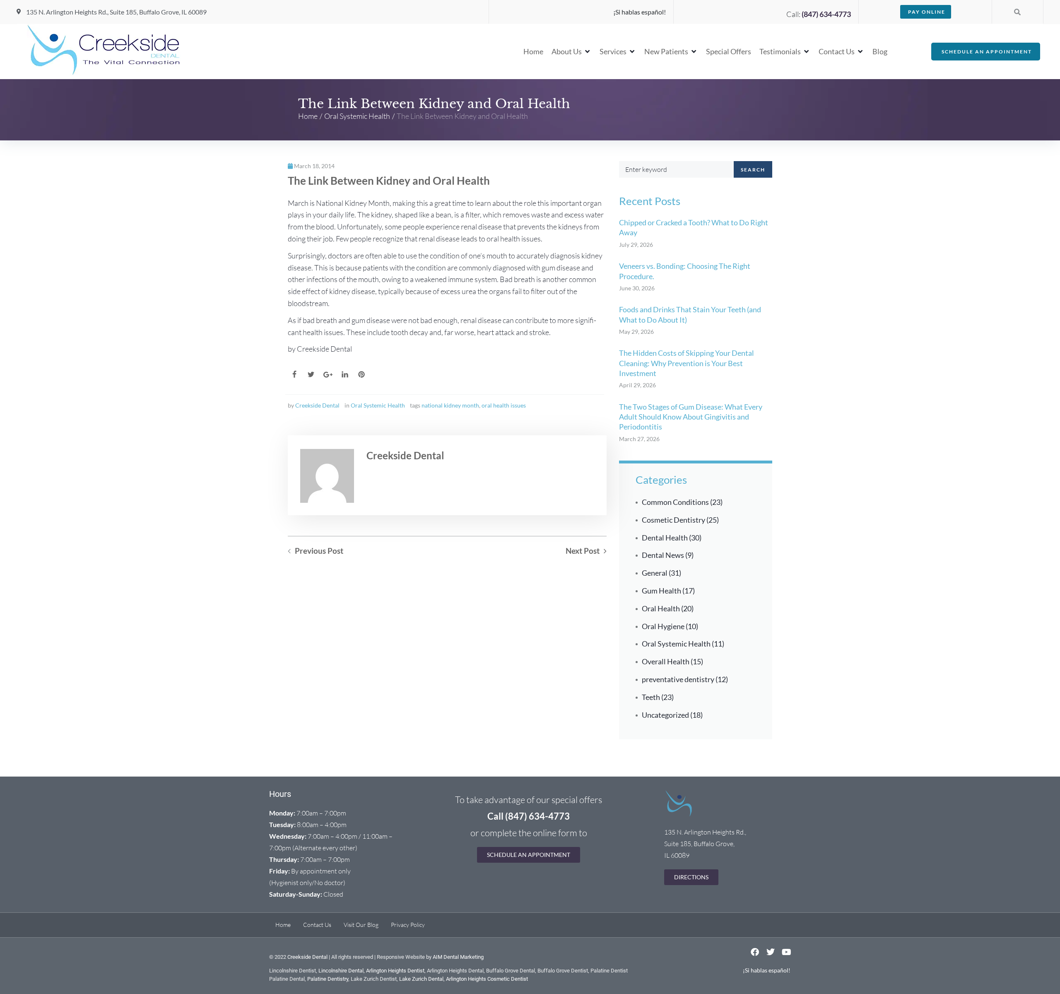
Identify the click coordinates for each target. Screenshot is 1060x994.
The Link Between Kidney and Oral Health (389, 180)
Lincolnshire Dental (341, 970)
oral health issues (504, 405)
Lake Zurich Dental (421, 979)
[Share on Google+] (328, 374)
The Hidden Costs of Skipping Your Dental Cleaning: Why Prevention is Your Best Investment (686, 363)
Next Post (583, 551)
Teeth (651, 697)
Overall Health (665, 661)
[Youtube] (786, 952)
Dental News (663, 555)
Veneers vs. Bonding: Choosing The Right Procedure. (684, 270)
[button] (571, 51)
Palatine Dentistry (327, 979)
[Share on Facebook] (294, 374)
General (654, 572)
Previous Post (319, 551)
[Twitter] (770, 952)
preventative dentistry (678, 679)
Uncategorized (665, 714)
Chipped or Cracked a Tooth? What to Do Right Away (693, 227)
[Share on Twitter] (311, 374)
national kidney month (450, 405)
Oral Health (661, 608)
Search (753, 169)
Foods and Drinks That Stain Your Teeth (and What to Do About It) (690, 314)
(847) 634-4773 (826, 14)
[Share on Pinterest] (361, 374)
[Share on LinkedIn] (345, 374)
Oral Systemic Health (357, 116)
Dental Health (665, 537)
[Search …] (1017, 12)
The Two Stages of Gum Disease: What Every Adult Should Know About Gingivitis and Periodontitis (690, 417)
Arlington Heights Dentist (395, 970)
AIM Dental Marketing (458, 957)
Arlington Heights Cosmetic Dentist (487, 979)
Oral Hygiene (663, 626)
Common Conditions (675, 502)
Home (308, 116)
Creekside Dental (317, 405)
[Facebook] (755, 952)
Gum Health (661, 590)
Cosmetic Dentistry (673, 519)
